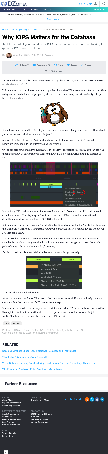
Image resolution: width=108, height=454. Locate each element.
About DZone (8, 400)
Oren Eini (18, 55)
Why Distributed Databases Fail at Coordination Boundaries (32, 369)
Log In (81, 4)
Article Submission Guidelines (10, 415)
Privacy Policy (8, 435)
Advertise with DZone (40, 400)
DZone (5, 29)
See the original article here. (66, 330)
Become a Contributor (11, 419)
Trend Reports (29, 9)
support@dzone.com (40, 422)
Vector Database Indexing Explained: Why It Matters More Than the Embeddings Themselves (48, 363)
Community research (11, 405)
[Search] (104, 4)
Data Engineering (19, 29)
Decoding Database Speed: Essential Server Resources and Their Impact (39, 350)
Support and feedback (11, 402)
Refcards (9, 9)
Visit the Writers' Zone (11, 424)
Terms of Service (9, 433)
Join (89, 4)
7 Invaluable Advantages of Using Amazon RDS (26, 357)
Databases (35, 29)
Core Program (8, 422)
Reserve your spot (54, 19)
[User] (95, 4)
